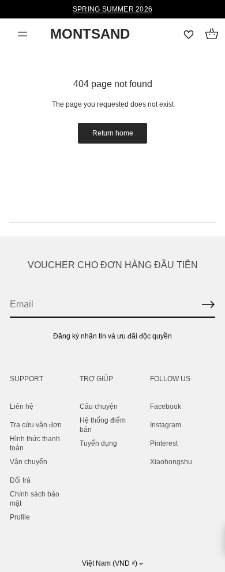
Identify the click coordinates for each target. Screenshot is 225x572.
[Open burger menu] (22, 34)
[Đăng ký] (208, 304)
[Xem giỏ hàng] (211, 34)
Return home (112, 133)
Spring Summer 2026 (112, 9)
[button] (211, 34)
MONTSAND (90, 34)
